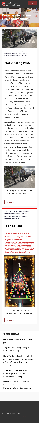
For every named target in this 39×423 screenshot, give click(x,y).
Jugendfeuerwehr (10, 221)
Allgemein (26, 211)
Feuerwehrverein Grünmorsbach (15, 56)
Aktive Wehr (18, 51)
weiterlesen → (11, 202)
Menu (33, 3)
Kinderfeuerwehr (22, 221)
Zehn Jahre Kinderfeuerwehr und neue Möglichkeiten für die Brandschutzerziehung (17, 373)
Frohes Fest (13, 226)
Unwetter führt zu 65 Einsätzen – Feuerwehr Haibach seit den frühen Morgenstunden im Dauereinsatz (18, 384)
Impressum (22, 416)
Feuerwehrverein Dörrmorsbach (15, 53)
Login (14, 416)
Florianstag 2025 (17, 63)
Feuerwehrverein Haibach (12, 58)
